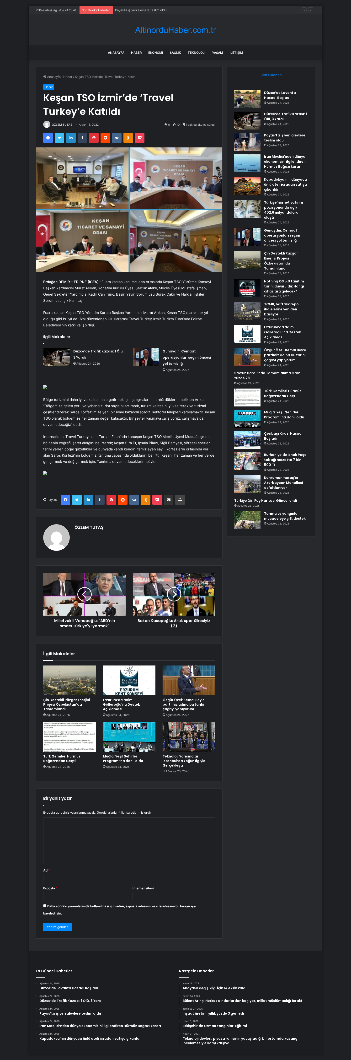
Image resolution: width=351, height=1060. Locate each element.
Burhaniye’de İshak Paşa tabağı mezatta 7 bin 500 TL (285, 459)
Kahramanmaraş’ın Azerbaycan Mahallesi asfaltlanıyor (283, 482)
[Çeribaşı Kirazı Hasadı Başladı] (247, 440)
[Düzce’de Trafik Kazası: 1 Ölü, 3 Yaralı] (56, 357)
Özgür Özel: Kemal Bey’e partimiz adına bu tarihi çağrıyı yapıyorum (184, 704)
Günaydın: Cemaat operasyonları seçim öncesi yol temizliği (187, 357)
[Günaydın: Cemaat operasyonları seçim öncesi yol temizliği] (146, 357)
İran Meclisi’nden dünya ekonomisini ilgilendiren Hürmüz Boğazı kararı (285, 161)
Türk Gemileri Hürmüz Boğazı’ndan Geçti (61, 758)
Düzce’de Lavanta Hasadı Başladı (280, 95)
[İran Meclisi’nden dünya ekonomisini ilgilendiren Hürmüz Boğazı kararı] (247, 163)
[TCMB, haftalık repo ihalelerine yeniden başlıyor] (247, 311)
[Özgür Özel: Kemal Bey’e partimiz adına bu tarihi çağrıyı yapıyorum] (189, 680)
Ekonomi (155, 52)
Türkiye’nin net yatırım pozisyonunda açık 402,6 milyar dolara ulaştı (283, 210)
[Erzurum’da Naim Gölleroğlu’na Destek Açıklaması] (129, 680)
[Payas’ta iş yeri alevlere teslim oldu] (247, 142)
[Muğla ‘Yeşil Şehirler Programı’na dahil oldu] (129, 737)
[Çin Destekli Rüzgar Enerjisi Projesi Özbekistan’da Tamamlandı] (69, 680)
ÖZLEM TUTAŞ (62, 124)
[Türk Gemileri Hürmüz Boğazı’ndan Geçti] (69, 737)
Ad (46, 870)
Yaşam (217, 52)
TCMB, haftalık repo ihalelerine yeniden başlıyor (281, 309)
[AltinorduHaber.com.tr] (175, 30)
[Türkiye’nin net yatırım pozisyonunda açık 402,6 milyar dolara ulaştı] (247, 209)
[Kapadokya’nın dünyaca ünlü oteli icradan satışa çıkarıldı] (247, 186)
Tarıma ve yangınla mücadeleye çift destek (285, 516)
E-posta (50, 888)
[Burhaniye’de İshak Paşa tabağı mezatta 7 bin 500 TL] (247, 461)
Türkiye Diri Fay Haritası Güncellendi (265, 500)
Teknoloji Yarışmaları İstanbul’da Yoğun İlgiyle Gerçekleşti (184, 761)
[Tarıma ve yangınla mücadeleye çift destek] (247, 520)
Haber (136, 52)
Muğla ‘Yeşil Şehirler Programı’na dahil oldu (123, 758)
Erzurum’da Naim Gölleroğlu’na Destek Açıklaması (121, 704)
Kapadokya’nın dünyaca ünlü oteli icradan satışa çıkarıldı (285, 184)
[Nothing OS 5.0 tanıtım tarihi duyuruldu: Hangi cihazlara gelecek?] (247, 288)
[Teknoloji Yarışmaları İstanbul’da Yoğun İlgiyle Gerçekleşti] (189, 737)
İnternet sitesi (143, 888)
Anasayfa (116, 52)
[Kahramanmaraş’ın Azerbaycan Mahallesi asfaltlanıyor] (247, 484)
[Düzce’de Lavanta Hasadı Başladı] (247, 99)
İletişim (236, 52)
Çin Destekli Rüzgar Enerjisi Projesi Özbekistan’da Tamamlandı (66, 704)
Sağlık (175, 52)
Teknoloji (196, 52)
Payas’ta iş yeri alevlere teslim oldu (141, 10)
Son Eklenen (271, 75)
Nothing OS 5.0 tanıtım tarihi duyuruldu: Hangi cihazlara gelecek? (284, 286)
